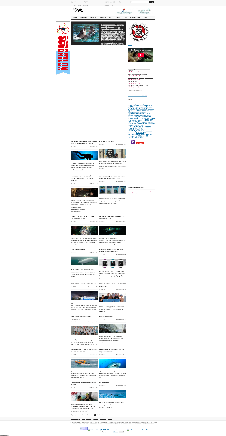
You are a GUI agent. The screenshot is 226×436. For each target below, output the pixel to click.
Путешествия (93, 17)
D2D (112, 5)
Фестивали (131, 134)
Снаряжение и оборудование (136, 129)
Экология (131, 137)
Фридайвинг (143, 136)
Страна (140, 132)
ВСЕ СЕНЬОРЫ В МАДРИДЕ (106, 141)
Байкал (144, 107)
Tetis (151, 105)
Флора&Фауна (138, 134)
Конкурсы (141, 114)
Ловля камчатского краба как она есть (137, 74)
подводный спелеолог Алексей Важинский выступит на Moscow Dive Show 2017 (82, 178)
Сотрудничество (86, 419)
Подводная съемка (135, 120)
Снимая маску (149, 131)
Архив (145, 17)
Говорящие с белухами (78, 249)
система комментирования (137, 96)
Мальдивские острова (140, 115)
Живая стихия (149, 110)
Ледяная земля (104, 382)
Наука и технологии (143, 117)
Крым (132, 115)
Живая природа (141, 110)
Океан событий (139, 118)
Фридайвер (132, 136)
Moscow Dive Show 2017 (106, 316)
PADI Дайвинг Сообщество (139, 105)
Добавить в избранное (97, 1)
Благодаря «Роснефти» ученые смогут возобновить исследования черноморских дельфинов (112, 30)
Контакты (103, 419)
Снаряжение (84, 17)
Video (130, 45)
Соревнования (132, 132)
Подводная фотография (140, 121)
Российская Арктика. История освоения (138, 85)
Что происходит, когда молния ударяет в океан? (140, 78)
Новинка (130, 118)
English (110, 419)
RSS (87, 1)
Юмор (125, 17)
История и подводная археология (136, 112)
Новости (75, 17)
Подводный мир (133, 123)
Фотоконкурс (147, 134)
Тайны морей (147, 132)
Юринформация (75, 419)
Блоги (110, 17)
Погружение (151, 118)
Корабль (147, 113)
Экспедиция (139, 137)
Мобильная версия (78, 1)
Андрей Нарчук (138, 107)
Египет (135, 110)
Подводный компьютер (147, 122)
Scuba (74, 5)
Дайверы (133, 108)
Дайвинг (142, 108)
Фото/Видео (103, 17)
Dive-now (106, 5)
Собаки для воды (132, 81)
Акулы (131, 107)
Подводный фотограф (147, 123)
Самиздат (118, 17)
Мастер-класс (131, 116)
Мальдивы (148, 115)
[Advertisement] (141, 174)
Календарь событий (135, 17)
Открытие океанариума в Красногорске (83, 284)
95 (106, 415)
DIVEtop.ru (115, 432)
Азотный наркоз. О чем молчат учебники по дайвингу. (139, 69)
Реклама (95, 419)
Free (79, 5)
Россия (148, 127)
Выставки (149, 107)
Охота (85, 5)
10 (102, 415)
